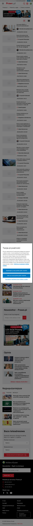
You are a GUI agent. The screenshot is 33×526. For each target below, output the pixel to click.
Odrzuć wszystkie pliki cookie (16, 275)
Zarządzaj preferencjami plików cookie (16, 279)
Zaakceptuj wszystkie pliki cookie (16, 270)
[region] (16, 263)
